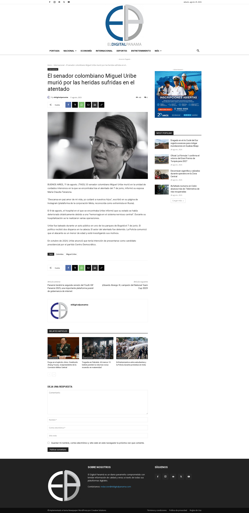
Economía (86, 50)
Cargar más (177, 200)
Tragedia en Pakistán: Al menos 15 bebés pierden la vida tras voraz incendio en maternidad (96, 364)
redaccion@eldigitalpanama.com (116, 486)
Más (157, 50)
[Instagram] (54, 2)
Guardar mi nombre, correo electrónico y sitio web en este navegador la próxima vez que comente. (97, 443)
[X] (64, 2)
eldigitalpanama (61, 97)
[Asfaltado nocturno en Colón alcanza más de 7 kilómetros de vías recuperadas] (162, 189)
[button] (198, 51)
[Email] (88, 105)
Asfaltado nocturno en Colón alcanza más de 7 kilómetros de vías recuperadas (185, 189)
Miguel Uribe (71, 254)
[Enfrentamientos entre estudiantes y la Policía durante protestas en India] (132, 348)
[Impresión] (95, 105)
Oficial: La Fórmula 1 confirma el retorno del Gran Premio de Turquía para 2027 (185, 158)
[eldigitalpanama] (49, 97)
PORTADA (55, 50)
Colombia (59, 254)
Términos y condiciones (157, 510)
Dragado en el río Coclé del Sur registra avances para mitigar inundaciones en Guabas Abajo (185, 143)
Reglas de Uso (195, 510)
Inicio (50, 65)
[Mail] (59, 2)
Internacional (104, 50)
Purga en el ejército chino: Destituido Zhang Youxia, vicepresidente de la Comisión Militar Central (63, 364)
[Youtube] (69, 2)
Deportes (122, 50)
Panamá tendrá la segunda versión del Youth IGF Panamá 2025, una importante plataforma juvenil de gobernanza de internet (71, 288)
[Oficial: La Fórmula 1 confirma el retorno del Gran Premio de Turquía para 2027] (162, 159)
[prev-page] (49, 374)
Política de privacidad (178, 510)
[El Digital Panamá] (124, 25)
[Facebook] (50, 2)
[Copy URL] (101, 105)
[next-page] (54, 374)
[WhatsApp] (81, 105)
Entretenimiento (141, 50)
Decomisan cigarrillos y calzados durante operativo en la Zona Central (185, 174)
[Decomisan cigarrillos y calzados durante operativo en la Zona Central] (162, 174)
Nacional (69, 50)
